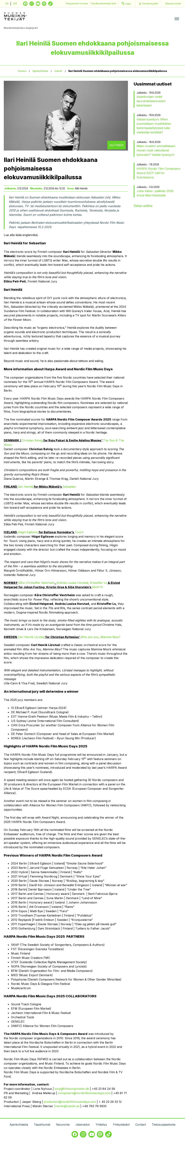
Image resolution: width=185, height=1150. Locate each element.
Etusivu (22, 71)
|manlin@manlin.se (66, 1106)
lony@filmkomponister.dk (72, 1089)
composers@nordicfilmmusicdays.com (84, 1093)
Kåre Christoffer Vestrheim (36, 583)
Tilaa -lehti (103, 3)
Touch (79, 532)
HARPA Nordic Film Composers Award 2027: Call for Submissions (158, 173)
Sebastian (69, 486)
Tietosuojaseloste (163, 1124)
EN (7, 3)
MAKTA (97, 587)
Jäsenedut (82, 1124)
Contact (84, 3)
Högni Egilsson (28, 532)
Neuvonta (63, 1124)
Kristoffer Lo (98, 583)
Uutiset (58, 71)
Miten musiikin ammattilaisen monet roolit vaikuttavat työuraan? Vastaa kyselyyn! (156, 150)
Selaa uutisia (143, 206)
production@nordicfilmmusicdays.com (70, 1102)
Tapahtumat (42, 1124)
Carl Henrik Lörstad (31, 637)
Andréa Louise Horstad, (72, 583)
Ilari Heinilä (25, 486)
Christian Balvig (32, 440)
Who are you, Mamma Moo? (100, 637)
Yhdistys (101, 1124)
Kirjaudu (173, 3)
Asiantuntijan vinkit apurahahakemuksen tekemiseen (151, 101)
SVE (15, 3)
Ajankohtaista (40, 71)
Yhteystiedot (72, 3)
